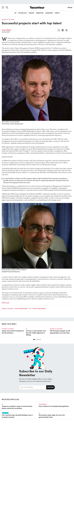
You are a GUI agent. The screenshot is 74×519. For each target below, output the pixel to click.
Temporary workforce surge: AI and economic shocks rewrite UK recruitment (17, 407)
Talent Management (21, 308)
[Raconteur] (37, 7)
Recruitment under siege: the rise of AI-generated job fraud (52, 416)
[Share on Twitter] (58, 30)
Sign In (70, 7)
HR (15, 13)
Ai (26, 329)
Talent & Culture (8, 19)
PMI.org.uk (5, 302)
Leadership (49, 13)
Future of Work (8, 329)
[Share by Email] (66, 30)
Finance (31, 13)
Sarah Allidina (6, 30)
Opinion (5, 413)
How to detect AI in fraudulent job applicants (54, 406)
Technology (22, 13)
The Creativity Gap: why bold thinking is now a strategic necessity (17, 416)
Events (57, 13)
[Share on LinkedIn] (62, 30)
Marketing (40, 13)
